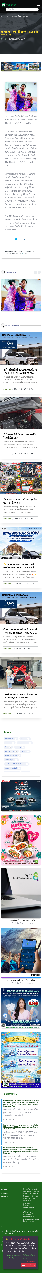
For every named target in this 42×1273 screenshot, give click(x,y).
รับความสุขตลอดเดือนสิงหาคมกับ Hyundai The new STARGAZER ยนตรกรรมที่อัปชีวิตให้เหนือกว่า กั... (21, 631)
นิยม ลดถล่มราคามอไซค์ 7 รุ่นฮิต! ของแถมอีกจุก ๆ (20, 501)
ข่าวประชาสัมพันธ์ (28, 1207)
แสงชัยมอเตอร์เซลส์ (12, 755)
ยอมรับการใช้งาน (28, 1265)
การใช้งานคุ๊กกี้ (5, 1196)
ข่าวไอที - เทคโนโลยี (29, 1209)
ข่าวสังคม (26, 1205)
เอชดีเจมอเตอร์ (11, 751)
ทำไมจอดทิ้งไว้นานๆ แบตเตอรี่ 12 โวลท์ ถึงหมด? (20, 436)
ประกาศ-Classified (29, 1221)
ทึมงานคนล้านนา (17, 251)
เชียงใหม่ (25, 738)
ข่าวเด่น (35, 1193)
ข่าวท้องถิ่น (26, 1189)
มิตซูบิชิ (25, 751)
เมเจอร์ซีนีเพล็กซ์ (24, 742)
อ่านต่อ (25, 16)
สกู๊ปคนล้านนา (27, 1212)
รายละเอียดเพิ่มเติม (29, 1261)
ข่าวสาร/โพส (16, 16)
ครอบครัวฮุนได (10, 759)
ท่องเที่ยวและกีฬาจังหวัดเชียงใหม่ (16, 764)
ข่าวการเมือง (27, 1203)
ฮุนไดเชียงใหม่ (10, 738)
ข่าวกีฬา (4, 39)
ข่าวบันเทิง (35, 1196)
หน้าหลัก (6, 16)
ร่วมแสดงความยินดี (12, 768)
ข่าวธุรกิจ (35, 1189)
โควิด (8, 747)
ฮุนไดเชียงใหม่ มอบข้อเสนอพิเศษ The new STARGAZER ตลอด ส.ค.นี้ (20, 371)
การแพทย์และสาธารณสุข (31, 1219)
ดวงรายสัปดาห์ (28, 1214)
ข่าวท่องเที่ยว (27, 1200)
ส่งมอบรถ (9, 742)
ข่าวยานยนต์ (27, 1193)
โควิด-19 (19, 747)
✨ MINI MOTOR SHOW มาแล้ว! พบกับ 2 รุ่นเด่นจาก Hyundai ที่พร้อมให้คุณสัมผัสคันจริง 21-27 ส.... (20, 566)
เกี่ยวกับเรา (4, 1193)
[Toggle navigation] (38, 4)
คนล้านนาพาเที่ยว (28, 1216)
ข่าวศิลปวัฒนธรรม (29, 1198)
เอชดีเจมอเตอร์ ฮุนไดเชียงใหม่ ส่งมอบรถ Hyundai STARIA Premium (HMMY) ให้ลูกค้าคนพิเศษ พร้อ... (20, 696)
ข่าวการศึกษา (27, 1191)
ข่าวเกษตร (26, 1196)
